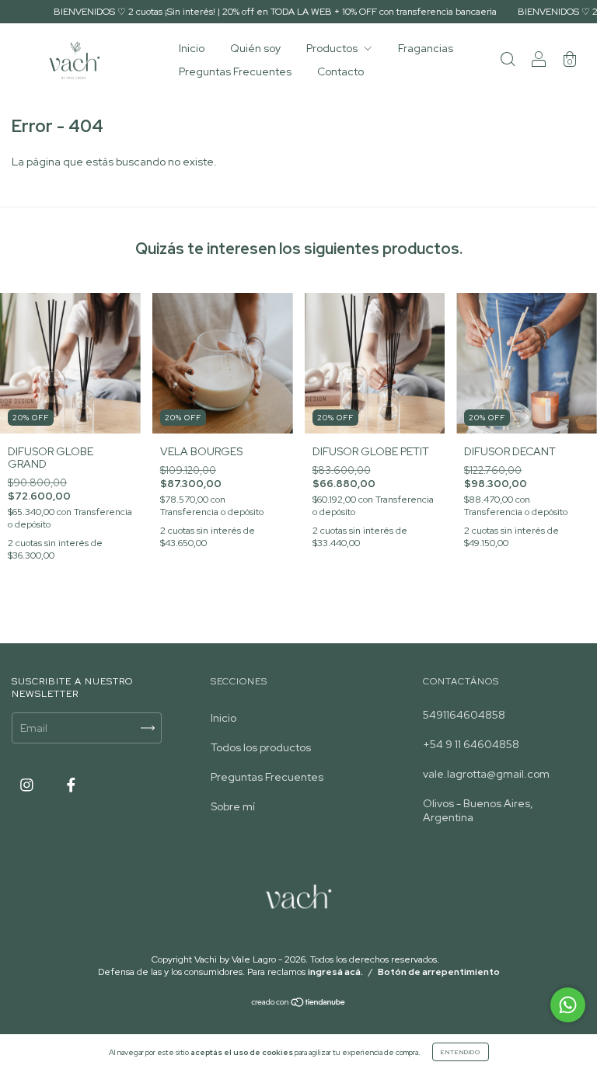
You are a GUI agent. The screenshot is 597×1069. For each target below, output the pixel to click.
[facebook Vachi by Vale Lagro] (71, 785)
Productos (333, 48)
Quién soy (255, 48)
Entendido (460, 1052)
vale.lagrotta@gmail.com (486, 774)
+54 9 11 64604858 (471, 744)
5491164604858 (464, 715)
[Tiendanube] (298, 1004)
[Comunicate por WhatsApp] (567, 1004)
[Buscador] (507, 61)
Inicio (191, 48)
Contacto (340, 71)
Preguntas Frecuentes (235, 71)
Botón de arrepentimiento (439, 972)
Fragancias (425, 48)
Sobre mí (233, 806)
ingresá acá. (335, 972)
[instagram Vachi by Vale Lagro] (28, 785)
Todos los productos (261, 747)
